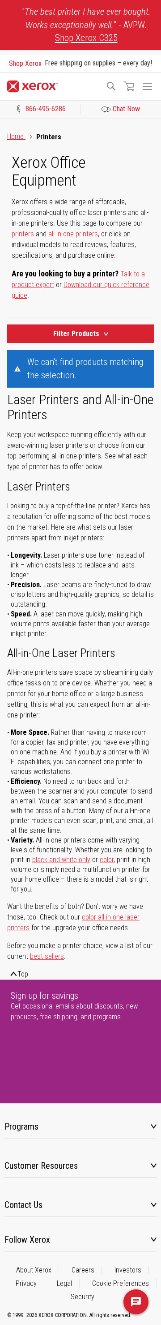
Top (22, 974)
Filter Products (76, 333)
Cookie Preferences (120, 1283)
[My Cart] (128, 86)
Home (16, 136)
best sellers (47, 956)
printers (23, 234)
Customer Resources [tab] (41, 1165)
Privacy (26, 1283)
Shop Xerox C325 (86, 37)
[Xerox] (52, 86)
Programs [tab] (21, 1126)
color (107, 859)
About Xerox (33, 1270)
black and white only (61, 859)
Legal (64, 1283)
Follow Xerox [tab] (27, 1239)
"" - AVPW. (86, 24)
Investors (127, 1270)
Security (82, 1297)
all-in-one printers (73, 234)
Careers (83, 1270)
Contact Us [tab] (23, 1204)
